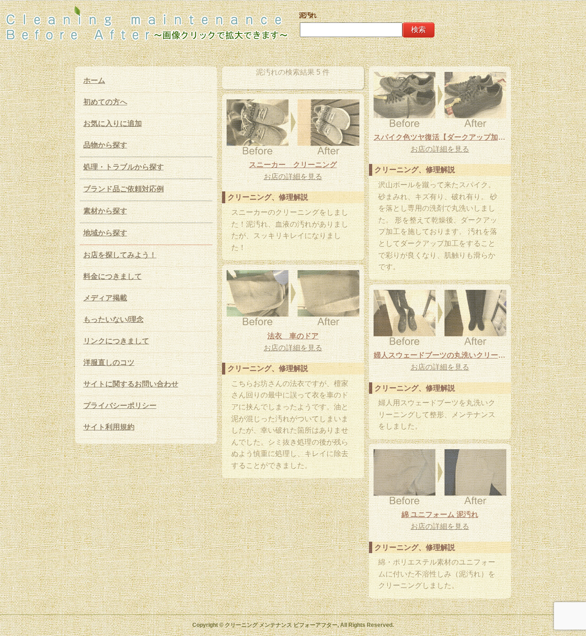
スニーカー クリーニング (293, 165)
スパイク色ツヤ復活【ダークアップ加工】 (440, 137)
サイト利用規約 (109, 427)
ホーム (94, 80)
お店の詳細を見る (440, 149)
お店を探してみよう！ (120, 255)
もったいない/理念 (113, 319)
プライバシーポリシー (120, 405)
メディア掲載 (105, 298)
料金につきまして (112, 276)
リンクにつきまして (116, 341)
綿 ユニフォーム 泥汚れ (440, 514)
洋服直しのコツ (109, 362)
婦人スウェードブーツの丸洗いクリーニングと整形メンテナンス (440, 355)
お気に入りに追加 (112, 123)
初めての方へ (105, 102)
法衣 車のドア (293, 336)
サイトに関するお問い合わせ (131, 384)
